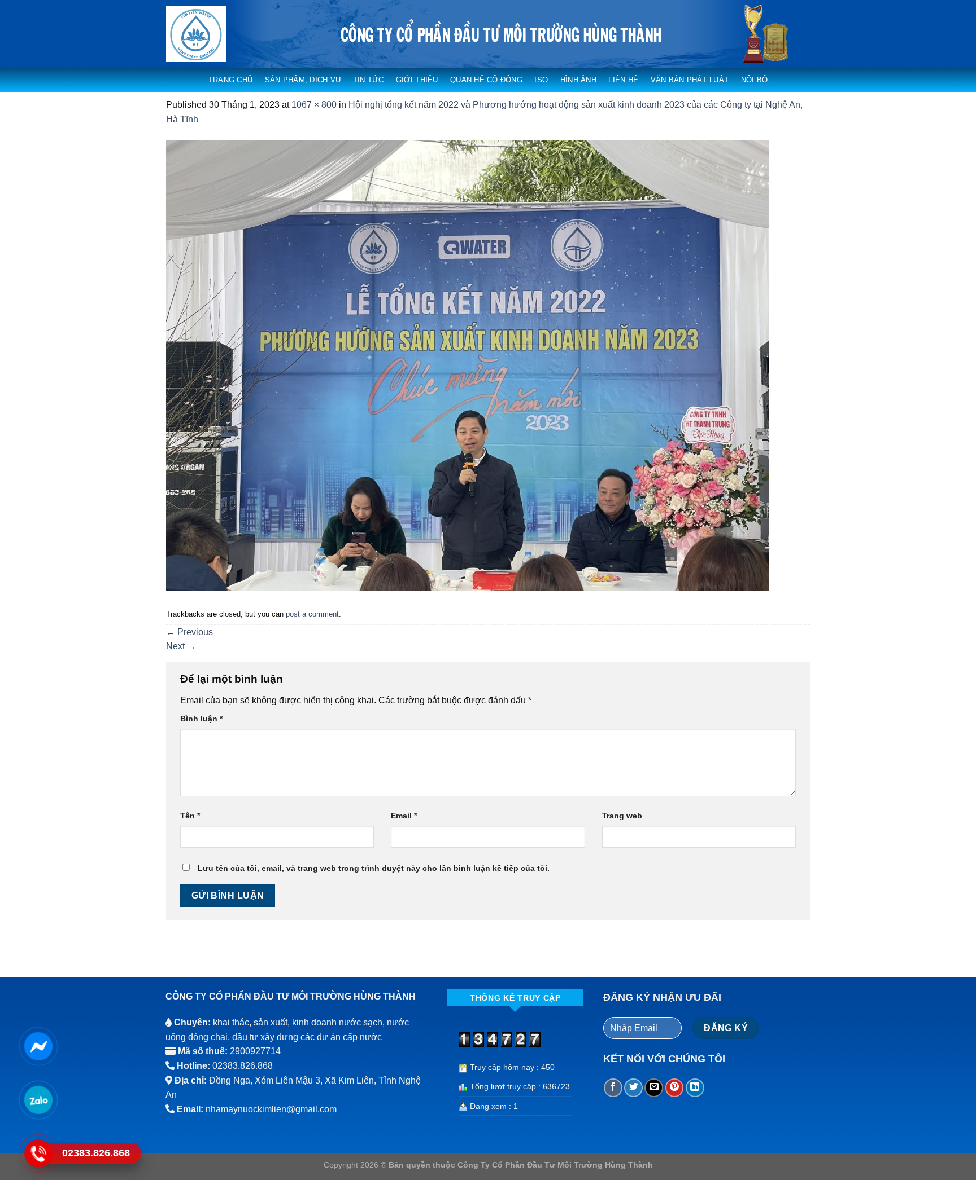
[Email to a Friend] (653, 1087)
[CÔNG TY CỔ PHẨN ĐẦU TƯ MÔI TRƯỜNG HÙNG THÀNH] (213, 34)
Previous (189, 632)
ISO (541, 80)
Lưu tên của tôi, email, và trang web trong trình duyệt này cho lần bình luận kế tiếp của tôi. (374, 868)
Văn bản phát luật (690, 80)
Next (181, 646)
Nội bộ (754, 80)
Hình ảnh (578, 80)
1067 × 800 (314, 104)
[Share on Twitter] (633, 1087)
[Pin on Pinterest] (674, 1087)
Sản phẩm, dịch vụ (303, 80)
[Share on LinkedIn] (695, 1087)
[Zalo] (38, 1099)
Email (404, 815)
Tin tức (368, 80)
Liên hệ (623, 80)
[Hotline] (38, 1153)
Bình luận (201, 718)
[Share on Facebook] (613, 1087)
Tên (190, 815)
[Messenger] (38, 1046)
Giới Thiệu (417, 80)
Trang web (622, 815)
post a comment (312, 614)
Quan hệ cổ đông (486, 80)
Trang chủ (230, 80)
